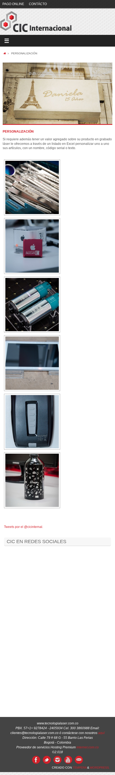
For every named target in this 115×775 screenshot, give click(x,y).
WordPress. (100, 767)
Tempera (79, 767)
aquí (101, 733)
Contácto (38, 4)
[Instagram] (57, 760)
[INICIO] (4, 53)
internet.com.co (87, 747)
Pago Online (13, 4)
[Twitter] (47, 760)
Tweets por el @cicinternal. (23, 527)
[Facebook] (36, 760)
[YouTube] (68, 760)
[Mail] (79, 760)
